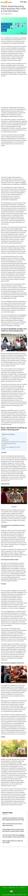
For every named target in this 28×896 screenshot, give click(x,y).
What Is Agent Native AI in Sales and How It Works (12, 841)
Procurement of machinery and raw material (13, 442)
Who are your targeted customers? (11, 447)
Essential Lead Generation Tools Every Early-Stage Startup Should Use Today (13, 819)
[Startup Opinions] (6, 2)
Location (4, 438)
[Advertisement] (14, 92)
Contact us (22, 887)
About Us (5, 887)
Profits (3, 449)
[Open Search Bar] (21, 2)
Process (4, 445)
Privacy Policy (12, 887)
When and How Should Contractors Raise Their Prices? (12, 824)
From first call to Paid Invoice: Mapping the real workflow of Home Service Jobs (13, 836)
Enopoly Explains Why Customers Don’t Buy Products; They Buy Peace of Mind (13, 830)
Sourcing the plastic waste (9, 443)
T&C (17, 887)
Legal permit (5, 440)
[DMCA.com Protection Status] (14, 891)
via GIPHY (14, 507)
